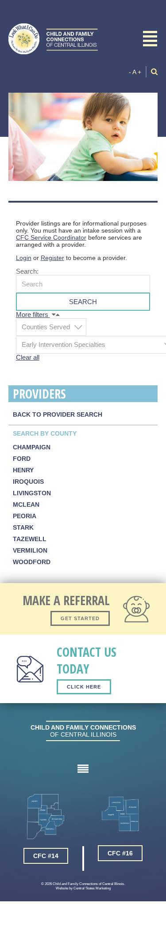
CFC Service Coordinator (51, 237)
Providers (39, 393)
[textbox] (54, 327)
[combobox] (51, 327)
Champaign (31, 447)
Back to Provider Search (57, 414)
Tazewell (29, 538)
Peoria (24, 516)
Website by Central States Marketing (83, 888)
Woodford (31, 561)
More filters (33, 314)
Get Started (80, 618)
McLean (26, 504)
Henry (23, 470)
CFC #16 (120, 853)
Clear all (27, 357)
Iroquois (28, 481)
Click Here (84, 686)
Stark (23, 527)
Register (52, 257)
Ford (22, 458)
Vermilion (30, 550)
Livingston (32, 493)
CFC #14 (45, 855)
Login (23, 257)
